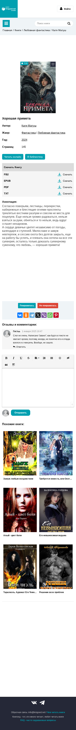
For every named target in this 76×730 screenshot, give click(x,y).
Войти (67, 9)
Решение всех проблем (51, 592)
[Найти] (69, 23)
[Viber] (44, 315)
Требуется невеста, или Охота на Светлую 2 (56, 479)
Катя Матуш (59, 30)
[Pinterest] (56, 315)
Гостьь (16, 331)
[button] (6, 358)
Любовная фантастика (37, 30)
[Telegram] (32, 315)
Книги (18, 30)
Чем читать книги (56, 712)
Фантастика (29, 132)
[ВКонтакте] (20, 315)
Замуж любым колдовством (18, 479)
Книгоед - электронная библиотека (9, 9)
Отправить (20, 412)
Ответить (21, 347)
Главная (7, 30)
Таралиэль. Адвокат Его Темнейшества (20, 592)
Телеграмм (42, 702)
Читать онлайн (12, 156)
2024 (24, 139)
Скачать (67, 174)
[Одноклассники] (26, 315)
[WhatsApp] (50, 315)
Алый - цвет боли (12, 535)
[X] (38, 315)
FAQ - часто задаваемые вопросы (38, 720)
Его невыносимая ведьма (52, 535)
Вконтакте (34, 702)
